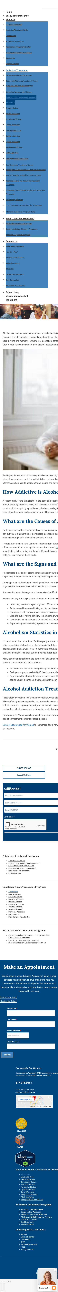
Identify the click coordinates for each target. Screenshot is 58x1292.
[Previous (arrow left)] (1, 1287)
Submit (7, 1055)
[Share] (4, 1281)
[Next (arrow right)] (4, 1287)
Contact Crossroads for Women (18, 725)
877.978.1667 (23, 1082)
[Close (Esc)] (1, 1281)
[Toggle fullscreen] (7, 1281)
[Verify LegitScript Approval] (25, 1166)
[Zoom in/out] (9, 1281)
